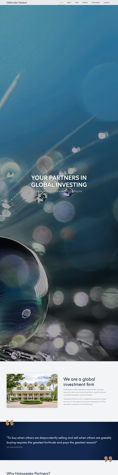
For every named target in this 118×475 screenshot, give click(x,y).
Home (61, 2)
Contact (107, 2)
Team (77, 2)
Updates (85, 2)
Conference (95, 2)
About (69, 2)
